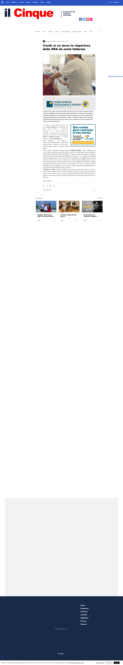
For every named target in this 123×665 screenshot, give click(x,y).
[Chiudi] (121, 663)
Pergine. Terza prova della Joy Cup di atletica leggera (46, 215)
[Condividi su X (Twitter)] (47, 185)
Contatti (84, 615)
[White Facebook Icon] (58, 654)
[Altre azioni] (95, 41)
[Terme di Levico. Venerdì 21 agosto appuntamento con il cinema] (92, 206)
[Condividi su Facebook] (43, 185)
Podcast (84, 624)
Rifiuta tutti (109, 662)
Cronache (50, 31)
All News (84, 611)
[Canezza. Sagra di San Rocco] (69, 206)
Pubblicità (84, 618)
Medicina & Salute (77, 31)
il (28, 12)
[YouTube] (87, 19)
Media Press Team (62, 628)
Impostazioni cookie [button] (100, 662)
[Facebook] (80, 19)
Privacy (83, 621)
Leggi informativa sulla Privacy (77, 662)
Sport (56, 31)
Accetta (116, 662)
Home (83, 605)
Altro (91, 31)
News (44, 31)
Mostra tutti (100, 198)
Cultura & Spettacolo (65, 31)
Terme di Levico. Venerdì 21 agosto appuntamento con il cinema (91, 215)
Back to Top (2, 659)
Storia (85, 31)
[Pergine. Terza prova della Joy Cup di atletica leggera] (46, 206)
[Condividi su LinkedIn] (50, 185)
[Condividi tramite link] (54, 185)
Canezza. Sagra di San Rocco (68, 215)
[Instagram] (91, 19)
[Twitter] (84, 19)
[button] (101, 31)
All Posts (38, 31)
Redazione (85, 608)
